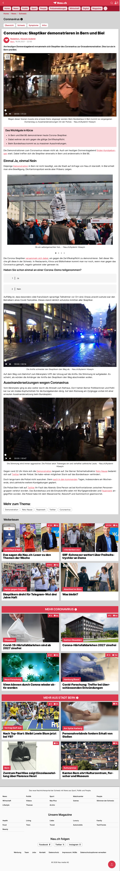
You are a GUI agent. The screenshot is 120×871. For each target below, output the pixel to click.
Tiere (28, 825)
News (13, 13)
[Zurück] (3, 3)
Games (76, 801)
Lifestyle (6, 805)
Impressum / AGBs (69, 852)
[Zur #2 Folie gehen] (58, 253)
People (99, 796)
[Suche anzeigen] (112, 2)
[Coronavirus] (60, 19)
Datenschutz (54, 852)
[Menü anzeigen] (116, 3)
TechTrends (101, 825)
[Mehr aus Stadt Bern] (60, 697)
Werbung (17, 852)
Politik (28, 796)
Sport (52, 796)
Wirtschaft (7, 801)
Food (5, 825)
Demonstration (20, 166)
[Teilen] (112, 864)
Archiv (52, 805)
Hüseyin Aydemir (28, 39)
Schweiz (22, 13)
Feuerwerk (107, 490)
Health (5, 821)
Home (6, 13)
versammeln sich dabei (37, 258)
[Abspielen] (6, 114)
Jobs (34, 852)
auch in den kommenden (65, 479)
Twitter (15, 474)
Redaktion (14, 39)
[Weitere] (105, 8)
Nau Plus (53, 801)
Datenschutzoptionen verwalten (93, 852)
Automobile (77, 825)
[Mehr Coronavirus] (60, 609)
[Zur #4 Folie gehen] (64, 253)
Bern (12, 41)
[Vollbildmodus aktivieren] (114, 114)
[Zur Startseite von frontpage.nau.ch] (60, 3)
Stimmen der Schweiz (105, 801)
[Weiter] (112, 213)
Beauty (5, 829)
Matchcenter (78, 796)
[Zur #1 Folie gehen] (55, 253)
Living (28, 821)
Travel (52, 825)
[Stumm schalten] (10, 114)
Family (99, 821)
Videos (29, 801)
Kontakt (42, 852)
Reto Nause (101, 471)
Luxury (76, 821)
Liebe (52, 821)
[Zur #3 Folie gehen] (61, 253)
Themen (29, 805)
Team (26, 852)
